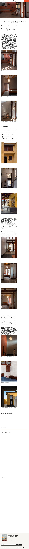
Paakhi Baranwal (16, 22)
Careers (6, 547)
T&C (10, 547)
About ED (8, 547)
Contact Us (2, 547)
